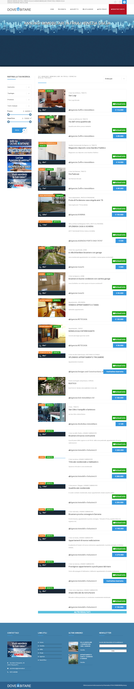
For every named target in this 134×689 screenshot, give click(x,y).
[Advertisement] (67, 51)
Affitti (41, 649)
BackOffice (43, 660)
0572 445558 (13, 672)
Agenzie (42, 656)
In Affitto (75, 9)
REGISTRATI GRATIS (118, 9)
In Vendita (62, 9)
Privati (41, 653)
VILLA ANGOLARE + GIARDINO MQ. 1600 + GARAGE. (86, 644)
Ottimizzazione (87, 685)
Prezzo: (10, 111)
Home (52, 9)
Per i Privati (102, 9)
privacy (124, 685)
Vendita (42, 646)
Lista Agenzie (88, 9)
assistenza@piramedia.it (17, 668)
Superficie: (11, 118)
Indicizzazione (97, 685)
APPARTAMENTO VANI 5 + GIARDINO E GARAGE (86, 656)
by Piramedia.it (106, 685)
